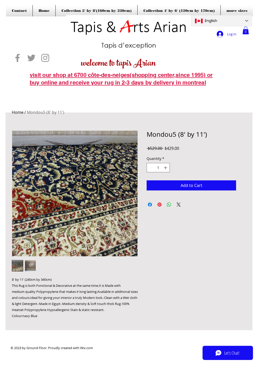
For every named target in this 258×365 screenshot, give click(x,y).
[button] (245, 30)
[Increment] (166, 167)
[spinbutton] (158, 167)
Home (17, 112)
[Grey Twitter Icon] (31, 57)
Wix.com (86, 348)
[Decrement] (150, 167)
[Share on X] (179, 205)
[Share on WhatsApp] (169, 205)
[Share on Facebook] (150, 205)
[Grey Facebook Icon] (17, 57)
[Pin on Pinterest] (159, 205)
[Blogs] (37, 90)
